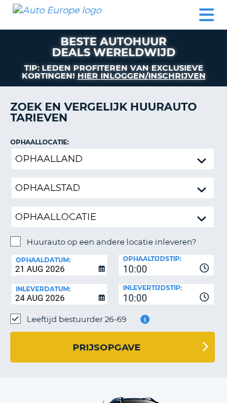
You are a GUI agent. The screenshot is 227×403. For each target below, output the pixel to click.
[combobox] (166, 265)
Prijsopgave (106, 347)
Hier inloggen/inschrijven (141, 75)
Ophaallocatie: (39, 142)
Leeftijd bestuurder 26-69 (77, 319)
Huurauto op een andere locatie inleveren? (111, 242)
